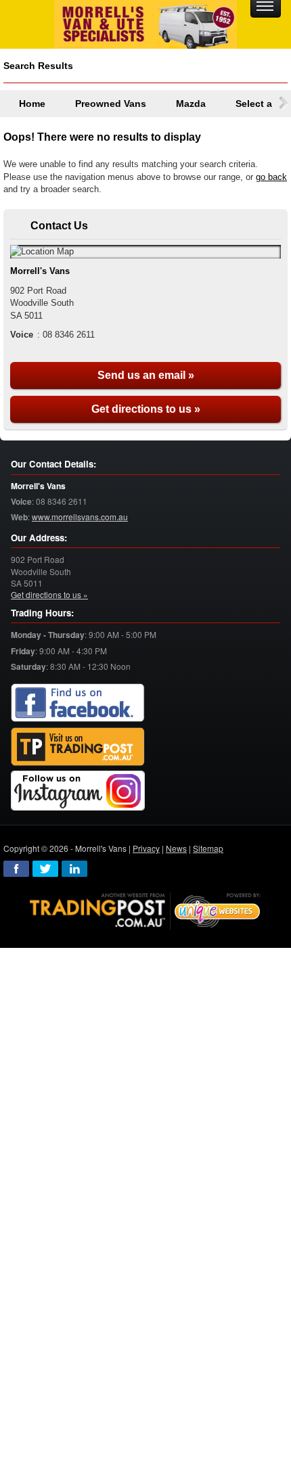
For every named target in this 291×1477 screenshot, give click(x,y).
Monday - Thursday (48, 635)
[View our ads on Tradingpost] (78, 747)
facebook (16, 869)
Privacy (146, 848)
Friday (23, 651)
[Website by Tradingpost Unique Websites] (145, 909)
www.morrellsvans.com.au (80, 516)
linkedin (74, 869)
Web (19, 517)
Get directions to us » (145, 409)
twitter (45, 869)
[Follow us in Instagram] (78, 791)
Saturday (28, 667)
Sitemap (208, 848)
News (176, 848)
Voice (21, 501)
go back (271, 177)
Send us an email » (145, 375)
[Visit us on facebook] (78, 703)
